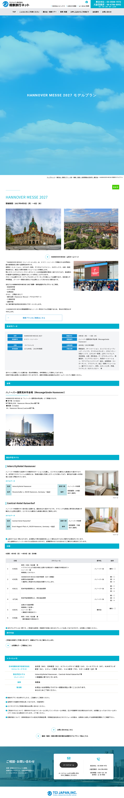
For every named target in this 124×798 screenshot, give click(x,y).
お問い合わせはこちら (65, 730)
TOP (14, 12)
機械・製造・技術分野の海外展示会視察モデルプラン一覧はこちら (65, 736)
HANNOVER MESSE (65, 257)
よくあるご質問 (84, 6)
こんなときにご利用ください (29, 12)
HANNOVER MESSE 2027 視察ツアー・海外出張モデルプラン (16, 4)
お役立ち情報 (72, 6)
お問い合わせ (106, 12)
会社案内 (96, 12)
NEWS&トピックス (58, 6)
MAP (53, 526)
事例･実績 (63, 12)
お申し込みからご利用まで (80, 12)
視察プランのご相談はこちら (34, 318)
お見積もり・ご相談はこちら (22, 645)
